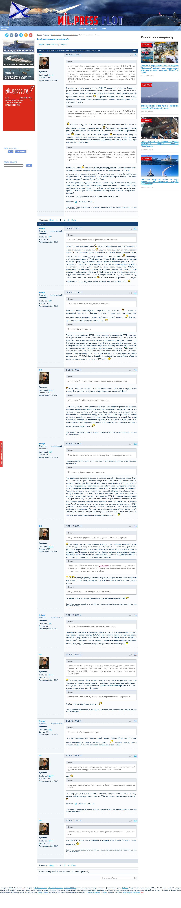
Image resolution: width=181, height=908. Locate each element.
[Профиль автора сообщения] (44, 68)
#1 (135, 55)
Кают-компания (56, 35)
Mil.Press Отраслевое (55, 888)
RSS (134, 51)
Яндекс (40, 892)
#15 (135, 526)
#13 (135, 370)
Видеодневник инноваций (1, 454)
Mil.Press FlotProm (70, 888)
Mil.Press (125, 888)
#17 (135, 655)
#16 (135, 615)
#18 (135, 721)
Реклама (104, 892)
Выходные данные (94, 892)
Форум (47, 35)
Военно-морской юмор (70, 35)
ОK (76, 202)
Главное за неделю (156, 37)
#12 (135, 293)
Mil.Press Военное (41, 888)
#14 (135, 444)
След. (73, 220)
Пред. (51, 220)
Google (46, 892)
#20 (135, 821)
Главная (39, 35)
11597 (51, 75)
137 (50, 237)
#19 (135, 756)
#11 (135, 228)
